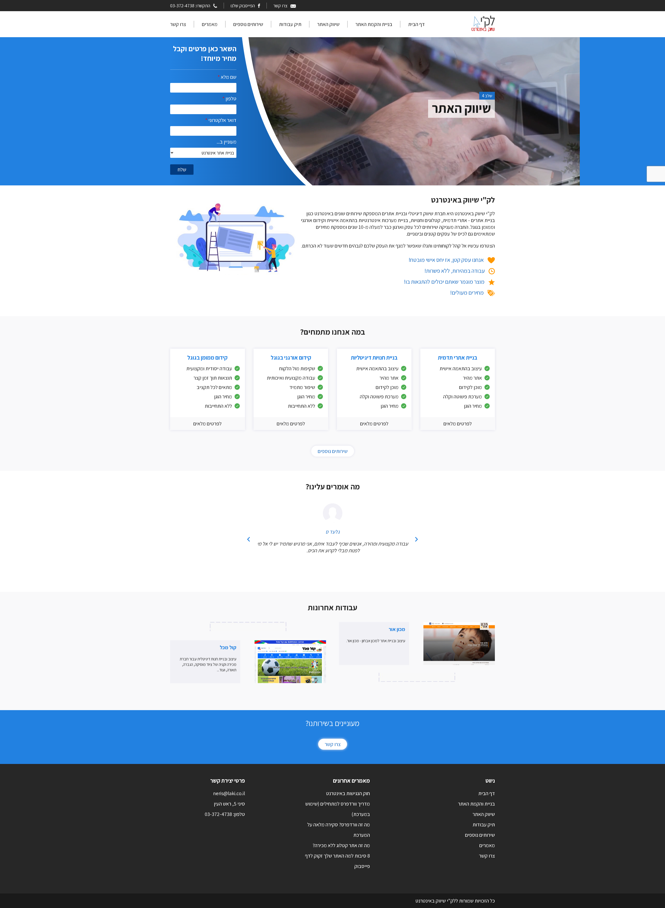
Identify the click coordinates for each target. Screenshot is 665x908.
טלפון (229, 98)
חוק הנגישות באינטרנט (348, 793)
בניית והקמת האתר (373, 24)
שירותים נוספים (248, 24)
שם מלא (227, 77)
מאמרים (209, 24)
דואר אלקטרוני (220, 120)
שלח (182, 169)
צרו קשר (280, 6)
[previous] (248, 539)
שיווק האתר (328, 24)
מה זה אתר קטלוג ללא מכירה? (341, 845)
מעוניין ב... (226, 141)
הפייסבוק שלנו (242, 6)
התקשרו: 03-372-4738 (190, 6)
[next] (416, 539)
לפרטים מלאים (457, 423)
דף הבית (416, 24)
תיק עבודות (290, 24)
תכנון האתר (461, 108)
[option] (378, 77)
